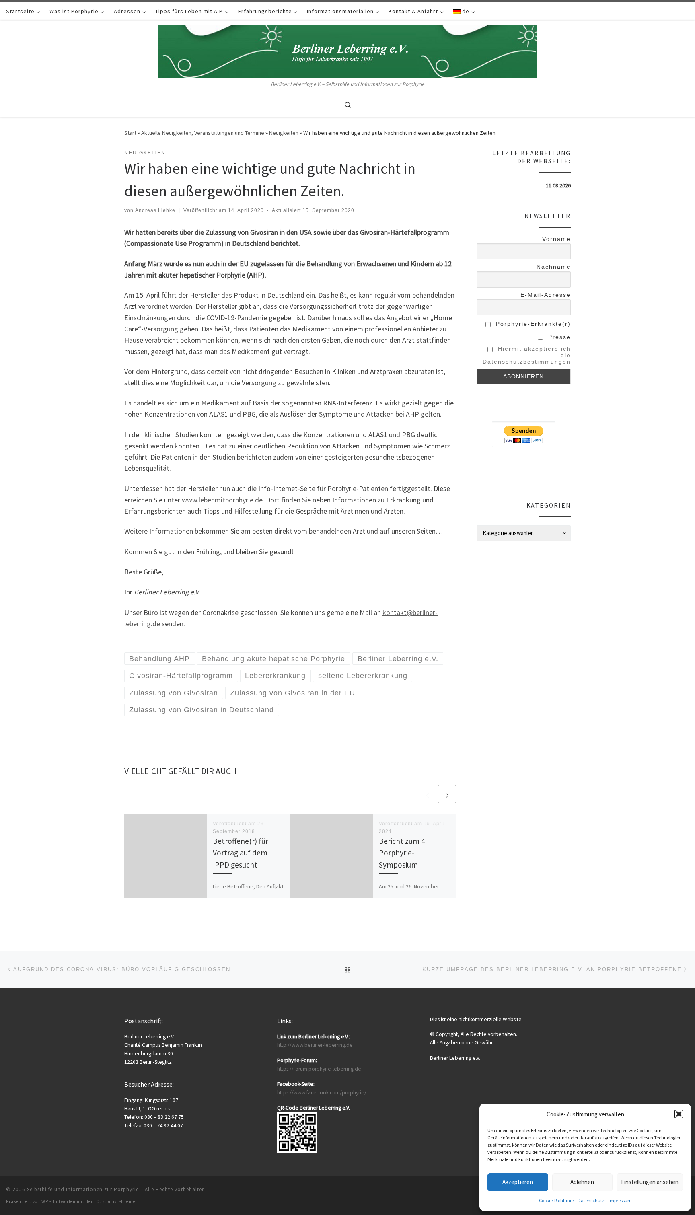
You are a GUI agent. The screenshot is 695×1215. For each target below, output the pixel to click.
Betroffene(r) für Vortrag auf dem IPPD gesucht (240, 852)
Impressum (620, 1200)
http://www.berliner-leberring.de (315, 1045)
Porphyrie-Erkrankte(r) (532, 324)
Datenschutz (591, 1200)
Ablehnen (582, 1182)
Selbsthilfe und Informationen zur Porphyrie (83, 1189)
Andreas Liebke (155, 210)
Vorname (556, 239)
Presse (558, 337)
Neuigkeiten (283, 132)
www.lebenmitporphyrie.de (222, 499)
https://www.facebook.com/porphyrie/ (321, 1092)
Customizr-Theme (115, 1201)
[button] (679, 1114)
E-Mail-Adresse (545, 295)
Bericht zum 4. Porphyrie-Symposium (403, 852)
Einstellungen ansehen (650, 1182)
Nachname (554, 266)
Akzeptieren (517, 1182)
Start (130, 132)
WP (44, 1201)
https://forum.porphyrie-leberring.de (319, 1068)
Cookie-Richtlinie (556, 1200)
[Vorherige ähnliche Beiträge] (428, 794)
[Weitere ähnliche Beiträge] (447, 794)
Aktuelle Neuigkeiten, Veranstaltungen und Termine (202, 132)
